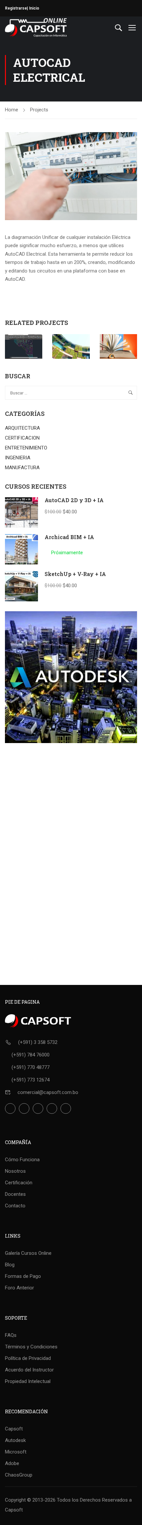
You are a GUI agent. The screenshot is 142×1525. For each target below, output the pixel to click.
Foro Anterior (19, 1288)
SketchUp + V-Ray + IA (75, 573)
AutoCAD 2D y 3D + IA (74, 500)
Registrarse (16, 8)
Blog (10, 1265)
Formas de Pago (23, 1276)
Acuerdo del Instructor (29, 1370)
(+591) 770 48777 (31, 1067)
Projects (39, 110)
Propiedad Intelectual (28, 1381)
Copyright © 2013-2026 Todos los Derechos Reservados (66, 1500)
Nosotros (15, 1171)
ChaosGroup (18, 1475)
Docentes (15, 1194)
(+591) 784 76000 (31, 1055)
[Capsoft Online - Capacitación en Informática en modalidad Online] (36, 27)
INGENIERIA (17, 458)
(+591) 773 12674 (31, 1080)
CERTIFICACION (22, 438)
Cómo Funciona (22, 1160)
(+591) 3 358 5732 (37, 1042)
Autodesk (15, 1440)
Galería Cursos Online (28, 1253)
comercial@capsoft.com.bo (48, 1092)
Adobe (12, 1463)
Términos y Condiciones (31, 1347)
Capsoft (14, 1429)
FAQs (11, 1335)
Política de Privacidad (28, 1358)
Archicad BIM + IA (69, 536)
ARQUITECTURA (22, 428)
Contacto (15, 1206)
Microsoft (15, 1452)
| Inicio (33, 8)
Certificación (18, 1183)
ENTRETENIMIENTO (26, 448)
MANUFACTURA (22, 468)
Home (11, 110)
